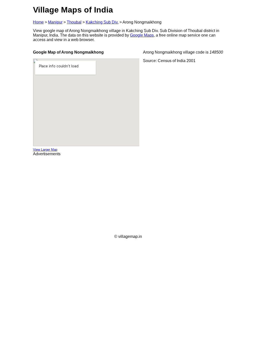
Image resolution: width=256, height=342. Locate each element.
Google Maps (142, 35)
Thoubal (74, 22)
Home (38, 22)
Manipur (55, 22)
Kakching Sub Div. (102, 22)
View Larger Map (45, 149)
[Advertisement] (128, 195)
